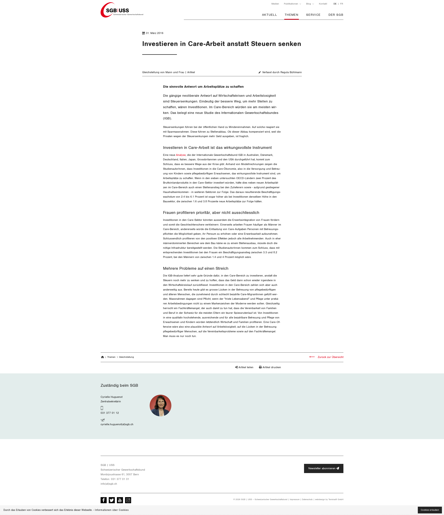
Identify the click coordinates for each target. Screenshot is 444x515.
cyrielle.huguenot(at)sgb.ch (117, 424)
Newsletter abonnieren (322, 468)
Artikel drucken (272, 367)
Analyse (181, 155)
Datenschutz (307, 499)
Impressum (295, 499)
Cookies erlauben (430, 510)
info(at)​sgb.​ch (109, 483)
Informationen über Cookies (112, 510)
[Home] (102, 357)
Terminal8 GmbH (335, 499)
